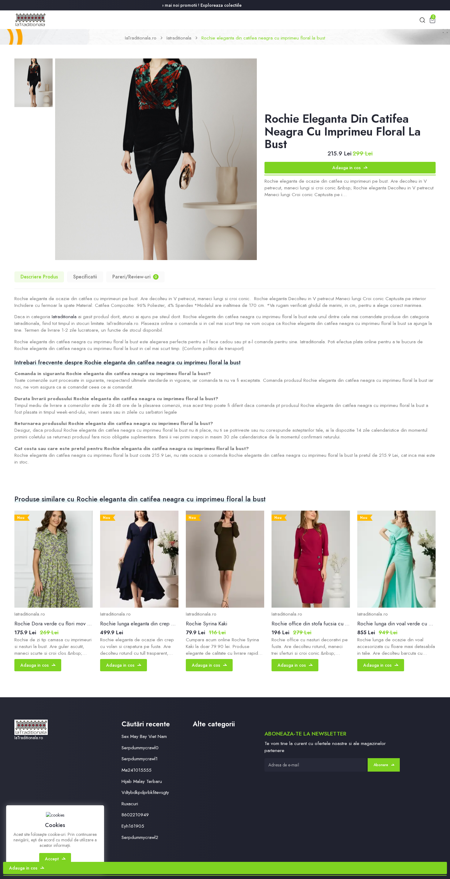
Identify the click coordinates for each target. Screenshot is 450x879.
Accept (52, 859)
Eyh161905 (133, 825)
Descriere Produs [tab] (39, 276)
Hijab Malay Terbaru (142, 781)
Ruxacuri (130, 803)
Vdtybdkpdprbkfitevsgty (145, 792)
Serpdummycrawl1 (140, 758)
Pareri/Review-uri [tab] (134, 276)
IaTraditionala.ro (140, 37)
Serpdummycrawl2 (140, 837)
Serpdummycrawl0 (140, 747)
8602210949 (135, 814)
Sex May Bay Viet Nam (144, 736)
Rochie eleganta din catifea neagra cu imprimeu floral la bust (263, 37)
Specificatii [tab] (85, 276)
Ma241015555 (137, 769)
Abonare (380, 765)
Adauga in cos (346, 168)
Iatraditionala (179, 37)
